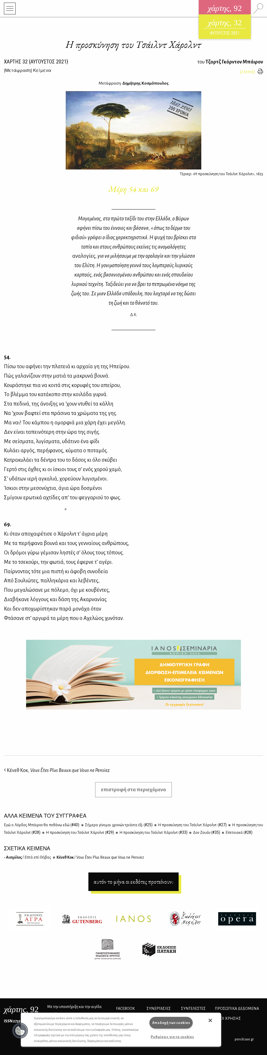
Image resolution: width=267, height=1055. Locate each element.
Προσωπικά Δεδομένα (237, 1008)
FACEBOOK (125, 1008)
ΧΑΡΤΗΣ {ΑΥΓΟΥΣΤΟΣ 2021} (36, 61)
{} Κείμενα (27, 70)
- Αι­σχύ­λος (27, 857)
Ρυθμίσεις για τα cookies (172, 1037)
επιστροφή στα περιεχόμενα (133, 789)
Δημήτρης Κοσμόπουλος (145, 83)
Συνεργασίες (159, 1008)
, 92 (21, 1009)
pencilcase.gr (244, 1039)
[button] (20, 1030)
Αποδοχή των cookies (171, 1023)
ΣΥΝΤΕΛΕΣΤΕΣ (193, 1008)
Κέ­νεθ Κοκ (100, 857)
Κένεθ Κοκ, (58, 770)
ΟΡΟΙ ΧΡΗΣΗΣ (228, 1018)
